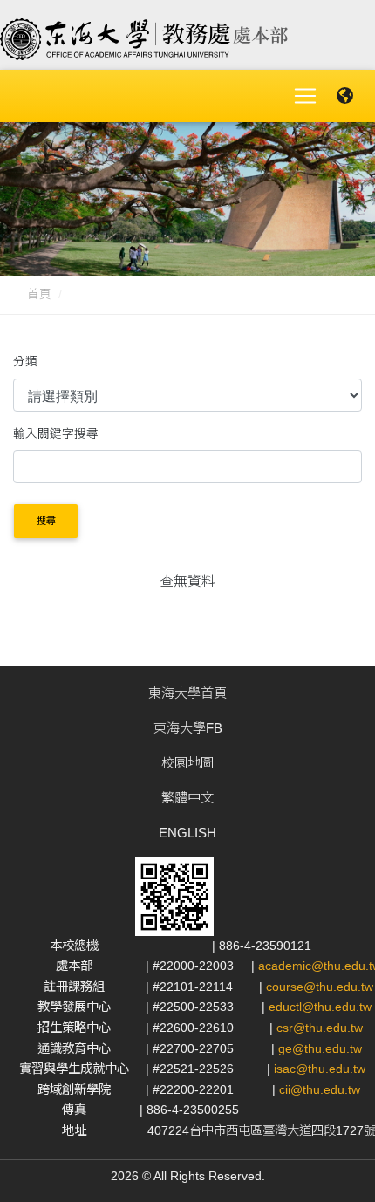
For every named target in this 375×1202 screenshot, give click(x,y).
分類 (25, 361)
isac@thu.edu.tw (319, 1069)
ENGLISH (187, 832)
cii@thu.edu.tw (319, 1089)
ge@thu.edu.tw (320, 1048)
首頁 (39, 294)
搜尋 (46, 521)
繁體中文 (187, 797)
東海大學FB (187, 728)
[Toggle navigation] (305, 96)
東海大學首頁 (187, 693)
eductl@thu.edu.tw (320, 1007)
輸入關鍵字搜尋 (56, 434)
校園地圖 (187, 762)
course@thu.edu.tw (319, 987)
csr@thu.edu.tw (319, 1028)
